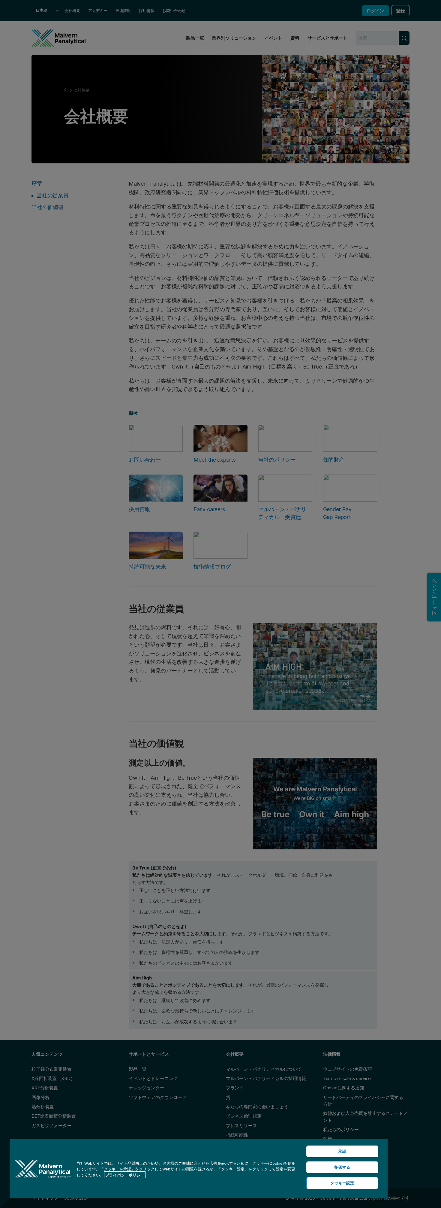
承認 (342, 1151)
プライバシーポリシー (124, 1175)
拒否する (342, 1167)
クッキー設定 (342, 1182)
